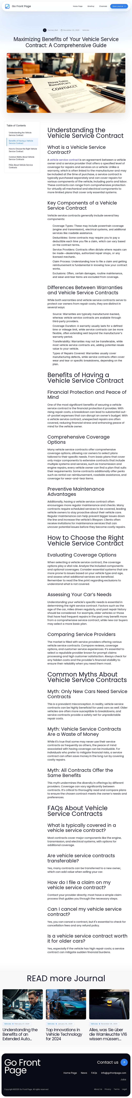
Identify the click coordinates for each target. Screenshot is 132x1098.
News (84, 1072)
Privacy (108, 1089)
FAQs (94, 1072)
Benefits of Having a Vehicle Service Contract (21, 142)
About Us (98, 1089)
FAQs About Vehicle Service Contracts (21, 166)
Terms (116, 1089)
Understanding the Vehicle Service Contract (20, 134)
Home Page (70, 1072)
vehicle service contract (64, 159)
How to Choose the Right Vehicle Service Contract (23, 150)
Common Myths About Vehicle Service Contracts (21, 158)
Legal (124, 1089)
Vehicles (85, 30)
